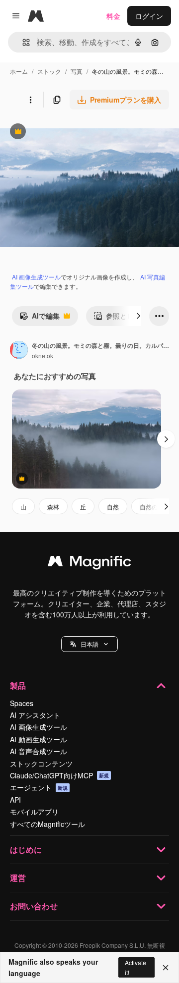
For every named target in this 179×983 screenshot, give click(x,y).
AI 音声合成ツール (38, 751)
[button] (89, 644)
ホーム (19, 71)
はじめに (26, 849)
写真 (77, 71)
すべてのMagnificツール (47, 824)
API (15, 800)
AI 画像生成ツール (36, 277)
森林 (53, 506)
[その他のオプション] (30, 99)
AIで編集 (39, 318)
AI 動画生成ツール (38, 739)
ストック (49, 71)
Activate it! (135, 967)
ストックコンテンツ (41, 763)
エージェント (39, 787)
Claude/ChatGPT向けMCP (59, 775)
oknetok (42, 355)
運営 (18, 877)
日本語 (89, 644)
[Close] (166, 968)
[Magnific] (89, 563)
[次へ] (138, 316)
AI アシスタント (35, 715)
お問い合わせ (34, 906)
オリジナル (68, 132)
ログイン (149, 16)
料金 (113, 16)
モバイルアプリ (34, 812)
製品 (18, 685)
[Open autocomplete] (22, 42)
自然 (113, 506)
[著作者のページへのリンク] (19, 351)
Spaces (21, 703)
